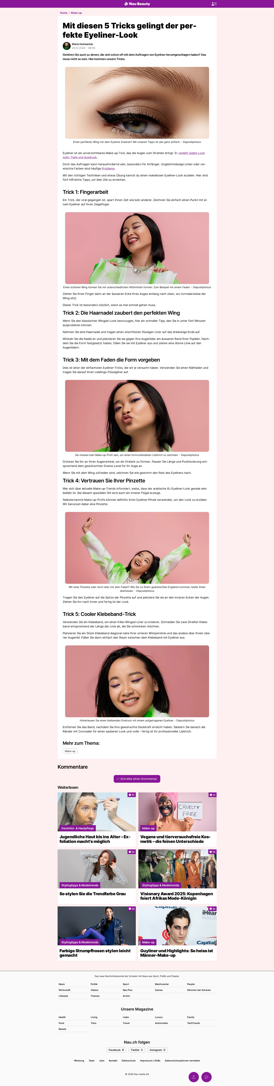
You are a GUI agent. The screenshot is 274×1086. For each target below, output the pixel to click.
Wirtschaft (64, 990)
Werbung (79, 1060)
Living (94, 1017)
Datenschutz (129, 1060)
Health (62, 1017)
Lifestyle (63, 996)
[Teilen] (194, 1077)
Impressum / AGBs (150, 1060)
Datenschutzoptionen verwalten (182, 1060)
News (62, 984)
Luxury (159, 1017)
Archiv (126, 996)
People (191, 984)
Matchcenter (162, 984)
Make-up (76, 12)
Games (159, 990)
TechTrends (193, 1023)
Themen (95, 996)
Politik (94, 984)
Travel (126, 1023)
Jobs (101, 1060)
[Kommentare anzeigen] (206, 1077)
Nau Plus (127, 990)
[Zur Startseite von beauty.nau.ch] (137, 4)
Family (190, 1017)
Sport (126, 984)
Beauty (62, 1029)
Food (61, 1023)
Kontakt (113, 1060)
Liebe (126, 1017)
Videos (94, 990)
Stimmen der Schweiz (199, 990)
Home (63, 12)
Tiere (93, 1023)
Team (92, 1060)
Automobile (161, 1023)
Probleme (108, 168)
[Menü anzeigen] (214, 4)
